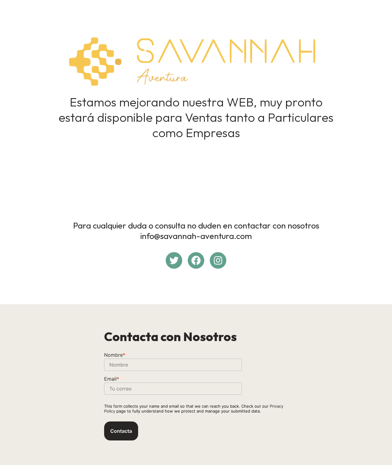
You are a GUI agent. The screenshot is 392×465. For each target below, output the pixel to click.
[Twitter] (174, 260)
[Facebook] (196, 260)
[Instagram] (218, 260)
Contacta (121, 431)
